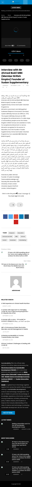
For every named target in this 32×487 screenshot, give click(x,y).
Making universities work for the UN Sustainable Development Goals (16, 10)
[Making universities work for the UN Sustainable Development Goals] (5, 427)
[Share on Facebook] (5, 216)
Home (3, 15)
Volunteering (22, 240)
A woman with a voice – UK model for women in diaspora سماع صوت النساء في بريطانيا (15, 320)
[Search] (30, 2)
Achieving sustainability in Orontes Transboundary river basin (12, 336)
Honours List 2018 (7, 236)
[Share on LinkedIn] (21, 216)
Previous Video (6, 249)
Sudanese (13, 240)
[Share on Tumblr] (26, 216)
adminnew (5, 85)
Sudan (4, 240)
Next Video (27, 261)
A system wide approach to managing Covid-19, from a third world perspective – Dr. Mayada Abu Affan (15, 311)
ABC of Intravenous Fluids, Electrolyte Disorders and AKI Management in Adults (14, 328)
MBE (16, 236)
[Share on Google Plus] (16, 216)
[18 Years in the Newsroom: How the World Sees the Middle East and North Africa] (28, 266)
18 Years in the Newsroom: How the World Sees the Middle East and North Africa (13, 265)
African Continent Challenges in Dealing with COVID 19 (15, 344)
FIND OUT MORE (7, 413)
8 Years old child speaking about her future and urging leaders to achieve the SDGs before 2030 (18, 254)
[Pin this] (16, 222)
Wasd (9, 15)
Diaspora (11, 233)
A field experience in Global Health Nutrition (15, 303)
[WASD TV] (16, 2)
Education (20, 233)
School (23, 236)
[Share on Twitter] (10, 216)
